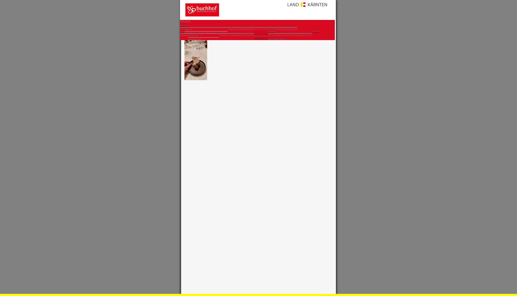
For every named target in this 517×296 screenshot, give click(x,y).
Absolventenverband (277, 39)
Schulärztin (249, 35)
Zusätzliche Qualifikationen (239, 29)
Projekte (271, 31)
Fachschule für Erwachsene (275, 29)
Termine (315, 31)
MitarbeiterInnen (237, 35)
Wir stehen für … (187, 29)
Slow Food (307, 35)
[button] (185, 22)
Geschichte (292, 29)
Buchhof (183, 25)
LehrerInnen (193, 35)
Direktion (184, 35)
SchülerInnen (224, 35)
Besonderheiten (261, 36)
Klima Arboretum (275, 35)
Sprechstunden (194, 39)
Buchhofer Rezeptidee (293, 35)
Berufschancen (257, 29)
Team (182, 31)
